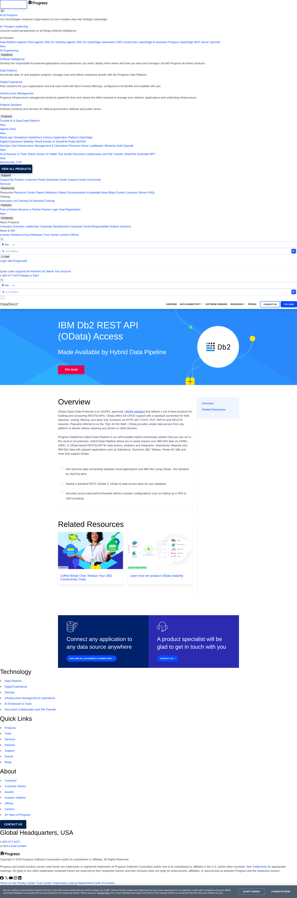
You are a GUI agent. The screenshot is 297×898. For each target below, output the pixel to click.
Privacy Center (26, 883)
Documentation (76, 192)
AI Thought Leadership (14, 26)
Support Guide (77, 179)
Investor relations (15, 797)
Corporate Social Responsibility (89, 226)
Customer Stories (136, 192)
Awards (9, 791)
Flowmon (74, 145)
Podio (71, 141)
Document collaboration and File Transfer (98, 154)
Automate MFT (77, 156)
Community (94, 179)
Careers (64, 234)
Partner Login (50, 209)
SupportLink (22, 271)
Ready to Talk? (30, 275)
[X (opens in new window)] (6, 878)
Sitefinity (28, 141)
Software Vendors (216, 304)
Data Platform (8, 42)
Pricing (252, 304)
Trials (8, 733)
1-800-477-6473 (10, 275)
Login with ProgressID (13, 260)
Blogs (111, 192)
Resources (7, 188)
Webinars (51, 192)
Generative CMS (111, 42)
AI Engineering (9, 50)
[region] (148, 891)
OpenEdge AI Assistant (153, 42)
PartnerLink (38, 271)
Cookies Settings (280, 891)
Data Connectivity (190, 304)
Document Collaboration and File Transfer (30, 709)
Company (7, 218)
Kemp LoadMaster (92, 145)
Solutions (6, 54)
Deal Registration (40, 211)
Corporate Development (54, 226)
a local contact (17, 846)
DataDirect (35, 137)
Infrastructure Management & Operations (42, 145)
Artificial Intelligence (12, 59)
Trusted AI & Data (11, 120)
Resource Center (24, 192)
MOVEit (81, 141)
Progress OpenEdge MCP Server (188, 42)
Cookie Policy (103, 893)
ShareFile (62, 141)
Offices (74, 234)
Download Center (56, 179)
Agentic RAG (26, 42)
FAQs (151, 192)
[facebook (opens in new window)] (2, 878)
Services (5, 183)
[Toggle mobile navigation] (2, 297)
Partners (6, 205)
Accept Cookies (251, 891)
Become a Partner (29, 209)
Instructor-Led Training (14, 200)
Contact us (13, 824)
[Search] (2, 239)
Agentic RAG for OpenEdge (83, 42)
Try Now (289, 304)
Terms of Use (8, 883)
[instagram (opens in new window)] (15, 878)
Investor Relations (11, 234)
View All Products (16, 168)
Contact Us (270, 304)
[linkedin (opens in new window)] (20, 878)
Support (6, 175)
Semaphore (21, 137)
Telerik (38, 141)
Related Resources (214, 409)
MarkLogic (6, 137)
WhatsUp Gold (113, 145)
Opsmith (110, 44)
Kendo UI (49, 141)
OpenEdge (86, 137)
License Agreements (80, 883)
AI (2, 10)
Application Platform (66, 137)
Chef (14, 145)
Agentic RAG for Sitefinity (50, 42)
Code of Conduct (104, 883)
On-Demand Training (41, 200)
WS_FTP (16, 162)
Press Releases (33, 234)
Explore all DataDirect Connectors (91, 658)
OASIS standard (135, 411)
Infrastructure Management (16, 93)
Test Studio (65, 154)
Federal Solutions (11, 104)
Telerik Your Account (58, 271)
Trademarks (259, 866)
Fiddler (53, 154)
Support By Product (12, 179)
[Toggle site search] (2, 280)
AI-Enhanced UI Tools (13, 154)
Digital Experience (11, 82)
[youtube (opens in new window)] (11, 878)
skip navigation (13, 4)
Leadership (32, 226)
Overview (171, 304)
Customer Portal (35, 179)
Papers (40, 192)
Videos (62, 192)
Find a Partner (9, 209)
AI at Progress (9, 15)
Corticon (48, 137)
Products (6, 116)
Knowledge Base (97, 192)
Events (120, 192)
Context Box (130, 42)
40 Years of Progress (17, 814)
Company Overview (12, 226)
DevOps (5, 145)
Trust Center (51, 234)
